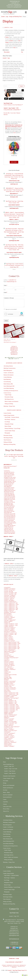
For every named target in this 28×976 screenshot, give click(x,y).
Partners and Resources (8, 787)
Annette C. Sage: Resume (9, 771)
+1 (14, 942)
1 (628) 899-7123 (15, 3)
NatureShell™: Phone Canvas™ (9, 685)
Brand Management (8, 370)
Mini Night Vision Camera (8, 503)
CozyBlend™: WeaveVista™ (9, 626)
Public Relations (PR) (8, 383)
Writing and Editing (9, 403)
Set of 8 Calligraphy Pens (8, 524)
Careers (4, 799)
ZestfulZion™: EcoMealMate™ (9, 746)
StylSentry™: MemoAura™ (8, 725)
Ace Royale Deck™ (7, 587)
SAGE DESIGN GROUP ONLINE (14, 235)
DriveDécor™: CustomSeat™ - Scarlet (10, 633)
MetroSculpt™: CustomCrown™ (9, 682)
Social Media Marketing (9, 388)
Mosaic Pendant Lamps (8, 512)
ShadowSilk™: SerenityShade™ (9, 716)
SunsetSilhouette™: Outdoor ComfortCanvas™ (12, 726)
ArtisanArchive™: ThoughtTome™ (10, 595)
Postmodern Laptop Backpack (9, 520)
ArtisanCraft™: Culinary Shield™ (9, 596)
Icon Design (7, 421)
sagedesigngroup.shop (18, 5)
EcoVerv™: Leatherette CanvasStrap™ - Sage (11, 646)
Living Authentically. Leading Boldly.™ (12, 109)
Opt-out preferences (7, 797)
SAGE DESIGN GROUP (14, 204)
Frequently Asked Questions (9, 776)
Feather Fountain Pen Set (8, 476)
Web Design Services (9, 399)
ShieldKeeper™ (6, 717)
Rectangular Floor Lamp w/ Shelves (10, 477)
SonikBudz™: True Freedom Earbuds (10, 721)
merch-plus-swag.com (10, 5)
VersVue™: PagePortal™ (8, 734)
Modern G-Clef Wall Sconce (8, 508)
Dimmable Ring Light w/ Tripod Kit (10, 481)
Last (15, 289)
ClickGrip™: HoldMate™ (8, 621)
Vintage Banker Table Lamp (8, 528)
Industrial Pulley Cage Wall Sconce (9, 525)
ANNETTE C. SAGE (14, 958)
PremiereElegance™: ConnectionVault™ (10, 695)
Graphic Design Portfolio (9, 415)
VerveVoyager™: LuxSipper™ (9, 735)
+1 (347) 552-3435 (14, 944)
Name (5, 285)
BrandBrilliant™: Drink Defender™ (10, 612)
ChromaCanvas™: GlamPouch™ (9, 617)
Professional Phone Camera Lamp (9, 521)
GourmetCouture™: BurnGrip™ (9, 665)
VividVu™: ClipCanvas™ (8, 738)
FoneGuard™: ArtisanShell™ (9, 656)
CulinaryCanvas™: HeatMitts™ (9, 629)
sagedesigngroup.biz (17, 4)
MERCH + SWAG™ (14, 219)
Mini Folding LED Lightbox (8, 504)
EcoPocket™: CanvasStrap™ (9, 639)
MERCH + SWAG (9, 563)
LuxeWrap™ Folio (7, 675)
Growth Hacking (7, 381)
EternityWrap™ (6, 653)
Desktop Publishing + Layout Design (12, 428)
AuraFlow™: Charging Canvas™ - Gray (10, 605)
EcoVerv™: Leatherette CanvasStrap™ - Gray (11, 644)
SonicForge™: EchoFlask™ (8, 720)
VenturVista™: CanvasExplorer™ (9, 733)
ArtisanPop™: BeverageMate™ (9, 600)
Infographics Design (9, 424)
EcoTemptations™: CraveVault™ (9, 640)
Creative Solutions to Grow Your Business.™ (13, 104)
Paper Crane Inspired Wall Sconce (9, 517)
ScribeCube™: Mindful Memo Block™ (10, 714)
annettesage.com (10, 4)
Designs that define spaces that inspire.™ (10, 466)
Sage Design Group (8, 103)
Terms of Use (6, 811)
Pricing (4, 783)
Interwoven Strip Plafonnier (8, 509)
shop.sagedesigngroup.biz (13, 966)
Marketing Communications (9, 368)
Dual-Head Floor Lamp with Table (9, 513)
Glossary (5, 804)
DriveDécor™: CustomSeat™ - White (10, 634)
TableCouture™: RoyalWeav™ (9, 729)
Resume (18, 112)
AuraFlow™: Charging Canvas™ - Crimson (11, 604)
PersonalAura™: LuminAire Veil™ (10, 687)
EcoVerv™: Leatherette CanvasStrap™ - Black (11, 642)
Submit (6, 320)
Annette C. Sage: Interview (10, 773)
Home (4, 762)
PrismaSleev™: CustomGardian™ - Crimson (11, 705)
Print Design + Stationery (10, 419)
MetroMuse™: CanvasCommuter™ (10, 681)
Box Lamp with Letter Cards (8, 483)
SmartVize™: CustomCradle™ (9, 718)
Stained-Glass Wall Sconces (8, 529)
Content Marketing (8, 377)
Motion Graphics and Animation (11, 401)
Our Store (5, 790)
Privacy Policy (6, 808)
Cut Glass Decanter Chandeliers (9, 487)
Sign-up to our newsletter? (11, 309)
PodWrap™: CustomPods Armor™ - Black (11, 692)
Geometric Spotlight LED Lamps (9, 495)
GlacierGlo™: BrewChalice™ (9, 662)
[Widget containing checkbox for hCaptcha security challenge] (14, 314)
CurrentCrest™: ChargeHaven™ (9, 630)
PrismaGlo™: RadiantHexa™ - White (10, 703)
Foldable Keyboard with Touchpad (9, 490)
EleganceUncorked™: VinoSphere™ (10, 651)
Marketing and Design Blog (9, 444)
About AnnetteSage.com (8, 764)
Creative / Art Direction (9, 372)
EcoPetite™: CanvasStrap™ (8, 638)
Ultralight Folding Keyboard (8, 526)
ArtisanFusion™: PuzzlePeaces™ (9, 597)
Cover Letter (13, 112)
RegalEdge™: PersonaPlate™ (9, 712)
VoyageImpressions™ (7, 739)
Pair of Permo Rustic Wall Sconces (9, 516)
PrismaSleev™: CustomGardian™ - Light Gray (12, 708)
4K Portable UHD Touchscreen (9, 472)
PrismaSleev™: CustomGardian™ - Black (11, 704)
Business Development (8, 374)
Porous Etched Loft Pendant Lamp (9, 515)
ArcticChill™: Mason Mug (8, 591)
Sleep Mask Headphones (8, 485)
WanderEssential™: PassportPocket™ (10, 742)
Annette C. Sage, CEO (9, 766)
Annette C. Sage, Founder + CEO (11, 108)
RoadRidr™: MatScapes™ (8, 713)
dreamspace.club (10, 7)
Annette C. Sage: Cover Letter (10, 768)
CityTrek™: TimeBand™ (8, 618)
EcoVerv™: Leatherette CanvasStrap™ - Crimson (12, 643)
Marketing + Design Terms (9, 406)
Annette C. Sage (4, 16)
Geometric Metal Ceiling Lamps (9, 494)
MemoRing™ (6, 679)
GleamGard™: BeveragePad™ (9, 664)
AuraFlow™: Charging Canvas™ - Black (11, 603)
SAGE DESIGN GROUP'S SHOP (14, 252)
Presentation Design (9, 397)
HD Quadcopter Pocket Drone (9, 491)
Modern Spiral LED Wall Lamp (9, 511)
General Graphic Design (10, 430)
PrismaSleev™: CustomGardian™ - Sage (11, 709)
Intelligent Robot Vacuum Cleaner (9, 499)
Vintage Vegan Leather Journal (9, 530)
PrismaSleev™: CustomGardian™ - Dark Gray (12, 707)
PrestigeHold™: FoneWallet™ (9, 696)
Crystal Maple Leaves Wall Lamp (9, 502)
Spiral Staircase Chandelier (8, 500)
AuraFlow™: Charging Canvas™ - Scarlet (11, 608)
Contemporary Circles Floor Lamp (9, 478)
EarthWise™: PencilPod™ (8, 636)
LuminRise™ (6, 670)
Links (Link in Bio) (7, 806)
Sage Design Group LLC (7, 340)
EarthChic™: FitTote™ (8, 635)
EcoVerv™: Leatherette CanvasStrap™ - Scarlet (12, 647)
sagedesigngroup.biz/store (21, 966)
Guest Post (5, 801)
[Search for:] (14, 86)
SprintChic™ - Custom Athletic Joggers (10, 722)
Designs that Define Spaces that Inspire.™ (14, 195)
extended (11, 40)
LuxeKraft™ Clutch (7, 672)
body (19, 40)
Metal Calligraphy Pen (7, 486)
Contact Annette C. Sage (8, 778)
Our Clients (5, 780)
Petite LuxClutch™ (7, 690)
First (4, 289)
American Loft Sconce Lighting (9, 474)
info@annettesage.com (15, 1)
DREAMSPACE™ (14, 193)
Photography (7, 432)
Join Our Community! (8, 794)
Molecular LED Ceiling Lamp (9, 473)
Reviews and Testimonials (8, 785)
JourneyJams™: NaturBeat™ (9, 668)
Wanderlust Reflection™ (8, 744)
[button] (6, 146)
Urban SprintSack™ (7, 731)
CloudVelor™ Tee (7, 622)
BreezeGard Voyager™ (8, 613)
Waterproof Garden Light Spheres (9, 533)
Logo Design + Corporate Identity (12, 417)
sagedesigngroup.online (17, 7)
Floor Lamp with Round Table (9, 507)
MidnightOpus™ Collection (8, 683)
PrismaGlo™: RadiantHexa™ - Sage (10, 700)
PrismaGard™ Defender (8, 699)
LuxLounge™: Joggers (8, 677)
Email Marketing (7, 379)
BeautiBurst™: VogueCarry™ (9, 610)
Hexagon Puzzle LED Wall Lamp (9, 498)
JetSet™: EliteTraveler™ (8, 666)
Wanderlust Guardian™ (8, 743)
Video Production (7, 439)
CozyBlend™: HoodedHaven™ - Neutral (11, 623)
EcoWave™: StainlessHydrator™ (9, 649)
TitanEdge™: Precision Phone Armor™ (10, 730)
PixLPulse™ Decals (7, 691)
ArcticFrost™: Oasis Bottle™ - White (10, 593)
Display (7, 37)
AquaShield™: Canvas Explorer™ (9, 588)
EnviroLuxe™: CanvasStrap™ (9, 652)
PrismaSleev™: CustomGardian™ (9, 711)
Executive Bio (7, 112)
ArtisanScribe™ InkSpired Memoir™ (10, 601)
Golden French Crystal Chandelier (9, 496)
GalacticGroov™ (7, 660)
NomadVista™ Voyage (8, 686)
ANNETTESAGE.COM (14, 180)
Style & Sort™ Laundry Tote (9, 724)
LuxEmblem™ (6, 673)
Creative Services (7, 392)
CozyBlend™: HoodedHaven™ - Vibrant (11, 625)
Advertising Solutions (8, 366)
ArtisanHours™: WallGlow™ (9, 599)
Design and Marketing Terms (15, 16)
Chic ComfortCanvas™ (8, 614)
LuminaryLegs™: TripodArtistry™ (10, 669)
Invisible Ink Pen (7, 470)
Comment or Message (9, 298)
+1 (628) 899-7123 (12, 279)
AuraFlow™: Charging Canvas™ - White (11, 609)
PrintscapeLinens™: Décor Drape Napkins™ (11, 698)
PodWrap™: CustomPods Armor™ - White (11, 694)
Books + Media (6, 792)
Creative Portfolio (7, 413)
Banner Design (8, 426)
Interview (6, 114)
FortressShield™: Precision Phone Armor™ (11, 657)
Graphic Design (8, 394)
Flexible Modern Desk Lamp (8, 489)
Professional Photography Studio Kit (10, 522)
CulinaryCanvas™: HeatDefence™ (10, 627)
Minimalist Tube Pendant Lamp (9, 482)
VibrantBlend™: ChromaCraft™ (9, 737)
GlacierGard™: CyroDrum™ (9, 661)
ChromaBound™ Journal (8, 616)
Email (5, 292)
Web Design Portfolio (8, 437)
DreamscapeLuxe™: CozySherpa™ (10, 631)
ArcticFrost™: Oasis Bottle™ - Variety (10, 592)
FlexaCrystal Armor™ (7, 655)
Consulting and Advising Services (11, 390)
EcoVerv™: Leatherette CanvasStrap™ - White (11, 648)
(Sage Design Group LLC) (21, 970)
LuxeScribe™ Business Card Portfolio (10, 674)
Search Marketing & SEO (9, 386)
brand (14, 132)
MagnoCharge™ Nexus (8, 678)
